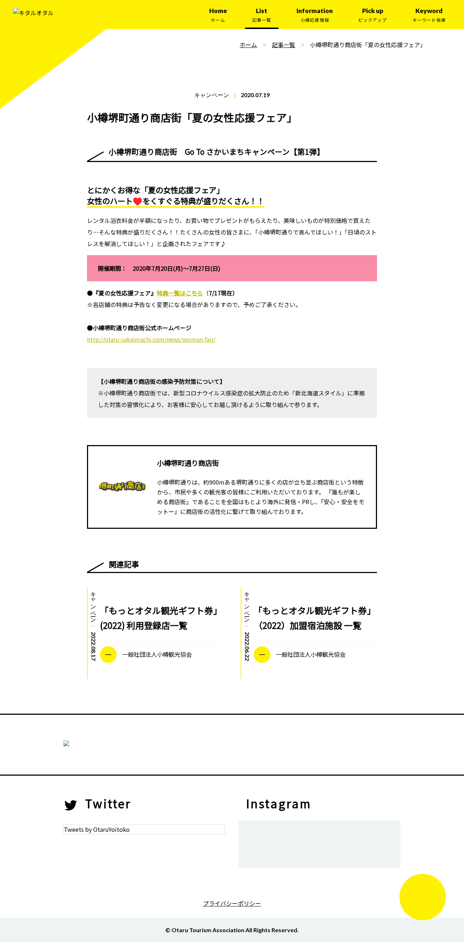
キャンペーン (211, 94)
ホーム (248, 44)
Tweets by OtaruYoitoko (97, 829)
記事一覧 (283, 44)
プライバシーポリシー (232, 903)
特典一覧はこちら (180, 293)
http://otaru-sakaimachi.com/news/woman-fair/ (151, 339)
